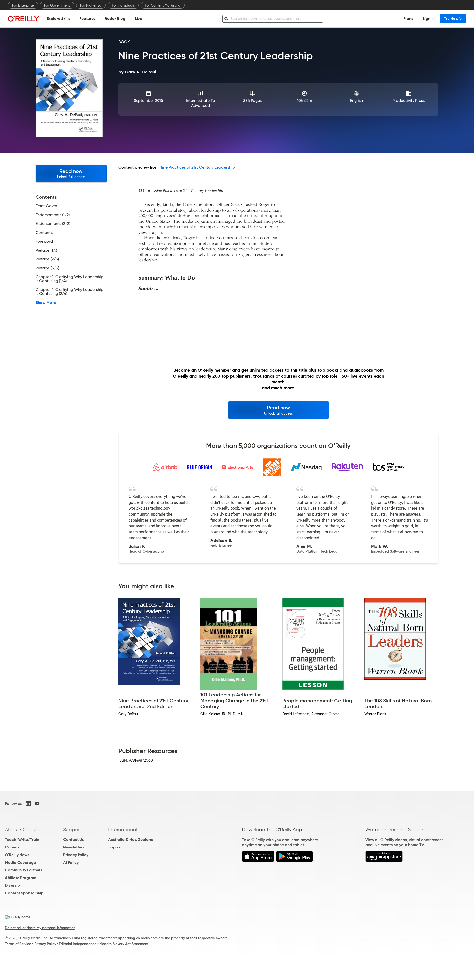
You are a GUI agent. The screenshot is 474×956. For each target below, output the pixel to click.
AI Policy (71, 862)
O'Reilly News (17, 854)
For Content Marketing (162, 5)
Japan (114, 847)
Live (138, 18)
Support (72, 829)
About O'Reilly (20, 829)
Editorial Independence (77, 944)
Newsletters (73, 847)
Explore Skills (58, 18)
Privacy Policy (75, 854)
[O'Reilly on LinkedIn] (28, 803)
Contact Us (73, 839)
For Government (57, 5)
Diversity (13, 885)
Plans (408, 18)
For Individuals (123, 5)
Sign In (428, 18)
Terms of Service (18, 944)
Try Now (451, 18)
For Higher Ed (90, 5)
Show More (46, 303)
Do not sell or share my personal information (40, 928)
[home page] (23, 18)
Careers (12, 847)
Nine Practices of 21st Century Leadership (197, 167)
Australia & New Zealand (130, 839)
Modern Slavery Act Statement (123, 944)
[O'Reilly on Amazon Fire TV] (384, 860)
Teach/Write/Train (22, 839)
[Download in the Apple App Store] (258, 860)
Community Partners (23, 870)
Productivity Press (408, 100)
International (122, 829)
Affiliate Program (20, 877)
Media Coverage (20, 862)
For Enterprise (23, 5)
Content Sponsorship (24, 893)
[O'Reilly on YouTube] (37, 803)
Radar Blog (115, 18)
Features (87, 18)
